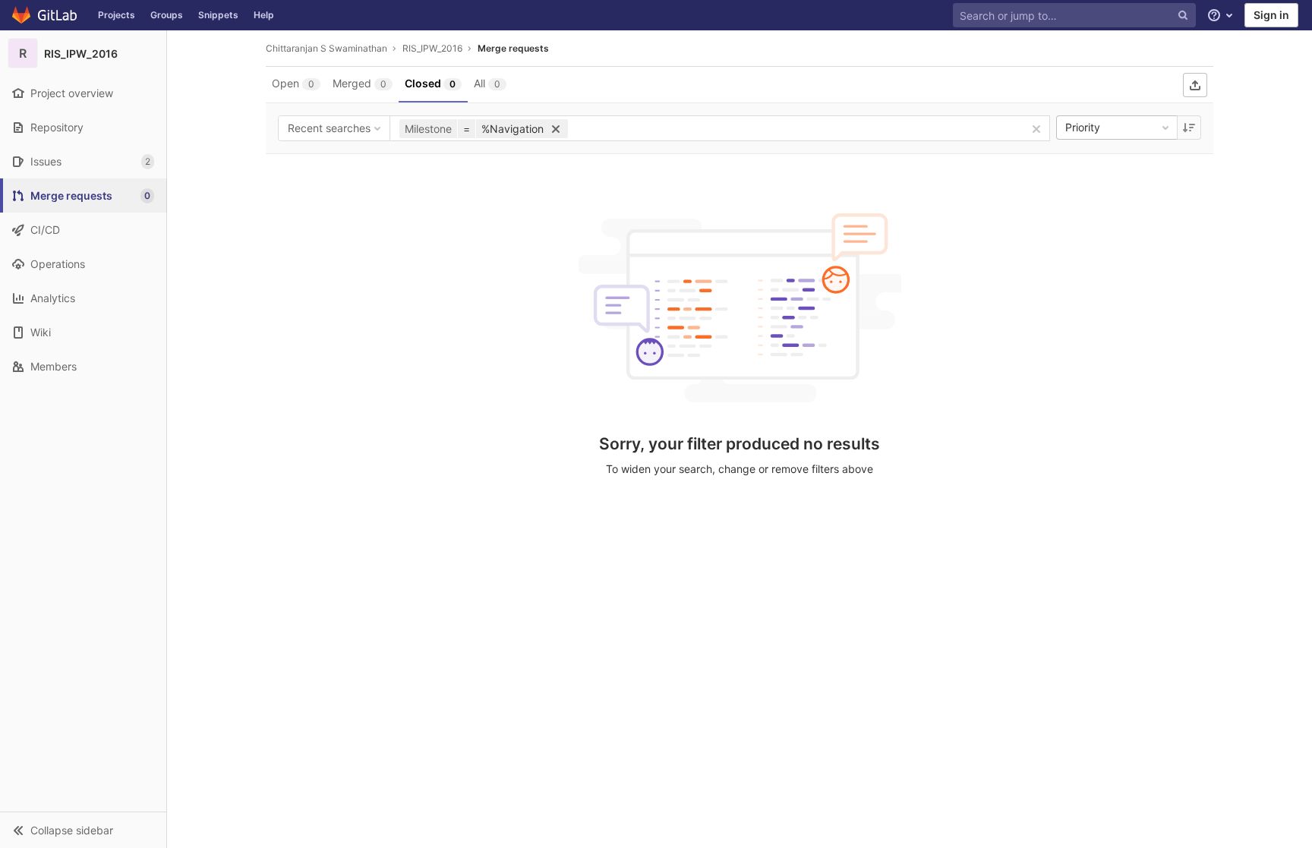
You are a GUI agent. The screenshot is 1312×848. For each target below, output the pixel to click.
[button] (83, 830)
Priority (1082, 127)
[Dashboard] (45, 15)
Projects (116, 14)
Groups (166, 14)
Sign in (1271, 14)
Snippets (218, 14)
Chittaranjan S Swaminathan (326, 48)
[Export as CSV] (1195, 85)
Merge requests (513, 48)
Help (264, 14)
